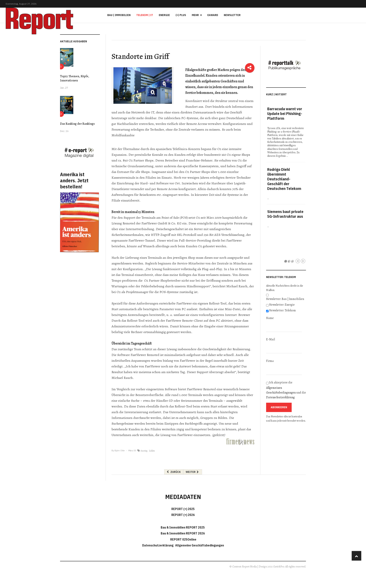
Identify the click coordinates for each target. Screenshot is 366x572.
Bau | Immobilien (119, 15)
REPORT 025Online (183, 539)
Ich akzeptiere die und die (286, 389)
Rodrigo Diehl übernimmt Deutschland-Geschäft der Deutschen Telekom (284, 179)
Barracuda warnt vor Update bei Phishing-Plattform (284, 113)
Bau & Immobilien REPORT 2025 (183, 527)
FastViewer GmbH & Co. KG (161, 223)
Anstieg (144, 450)
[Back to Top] (356, 556)
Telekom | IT (144, 15)
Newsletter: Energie (282, 305)
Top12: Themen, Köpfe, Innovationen (74, 78)
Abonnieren (279, 407)
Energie (164, 15)
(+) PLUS (181, 15)
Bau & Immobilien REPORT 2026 (183, 533)
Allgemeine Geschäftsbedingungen (199, 545)
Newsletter (232, 15)
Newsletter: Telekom (282, 310)
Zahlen (152, 450)
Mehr (195, 15)
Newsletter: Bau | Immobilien (285, 299)
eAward (212, 15)
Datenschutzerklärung (280, 397)
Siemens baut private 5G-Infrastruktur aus (285, 214)
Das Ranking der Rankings (77, 124)
